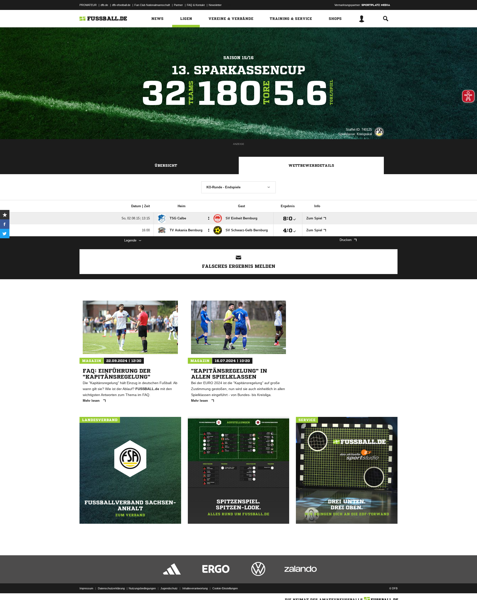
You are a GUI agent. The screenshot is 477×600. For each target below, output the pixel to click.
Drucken (346, 240)
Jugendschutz (169, 588)
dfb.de (104, 4)
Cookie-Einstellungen (225, 588)
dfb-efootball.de (121, 4)
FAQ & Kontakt (196, 4)
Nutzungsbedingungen (142, 588)
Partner (178, 4)
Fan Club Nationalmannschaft (152, 4)
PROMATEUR (88, 4)
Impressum (86, 588)
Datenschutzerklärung (111, 588)
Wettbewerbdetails (311, 165)
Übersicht (166, 165)
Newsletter (215, 4)
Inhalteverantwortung (195, 588)
